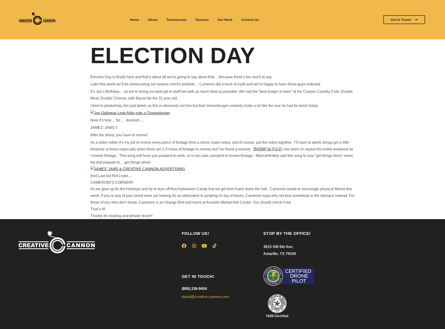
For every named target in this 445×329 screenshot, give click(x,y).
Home (134, 20)
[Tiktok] (214, 246)
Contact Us (250, 20)
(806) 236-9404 (194, 289)
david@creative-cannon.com (205, 297)
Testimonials (176, 20)
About (153, 20)
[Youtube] (204, 246)
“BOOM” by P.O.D (267, 149)
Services (202, 20)
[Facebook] (184, 246)
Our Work (225, 20)
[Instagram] (194, 246)
